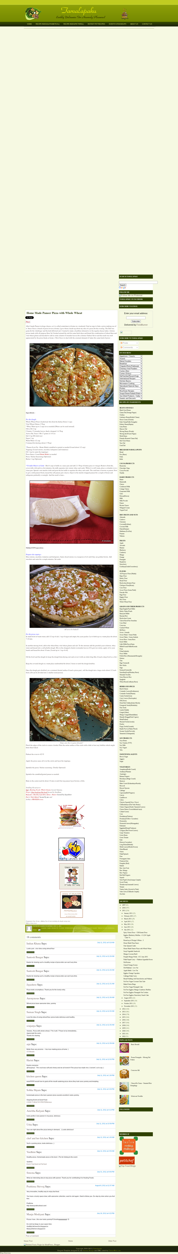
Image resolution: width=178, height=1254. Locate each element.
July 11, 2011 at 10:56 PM (105, 1124)
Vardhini (31, 1152)
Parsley (122, 724)
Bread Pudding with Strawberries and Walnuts (138, 979)
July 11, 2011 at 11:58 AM (105, 1043)
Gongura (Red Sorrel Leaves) (129, 830)
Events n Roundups (117, 24)
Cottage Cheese (124, 489)
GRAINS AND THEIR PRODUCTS (132, 606)
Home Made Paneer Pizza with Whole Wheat (54, 313)
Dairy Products (52, 928)
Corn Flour (123, 588)
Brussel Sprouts (125, 788)
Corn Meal (123, 623)
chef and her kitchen (37, 1138)
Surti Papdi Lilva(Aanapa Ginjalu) (130, 880)
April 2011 (127, 921)
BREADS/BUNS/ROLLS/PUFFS (131, 450)
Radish (122, 866)
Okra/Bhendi (124, 849)
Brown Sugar (124, 757)
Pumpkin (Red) (124, 863)
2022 (123, 1036)
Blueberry (123, 550)
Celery (122, 800)
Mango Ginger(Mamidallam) (128, 715)
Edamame (123, 826)
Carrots (122, 795)
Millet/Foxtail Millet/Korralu (128, 646)
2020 (123, 1031)
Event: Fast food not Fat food (37, 1164)
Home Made (44, 454)
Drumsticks (123, 821)
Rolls (121, 459)
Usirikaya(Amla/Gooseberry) (129, 566)
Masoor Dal (123, 429)
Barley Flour (123, 578)
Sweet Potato (124, 882)
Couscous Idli (135, 1070)
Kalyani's (29, 794)
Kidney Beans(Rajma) (126, 424)
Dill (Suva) (123, 701)
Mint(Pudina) (124, 719)
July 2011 (127, 930)
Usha (29, 1124)
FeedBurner (142, 325)
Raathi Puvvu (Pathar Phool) (128, 729)
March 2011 (128, 919)
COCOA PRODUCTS (127, 463)
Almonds (122, 517)
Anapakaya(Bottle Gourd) (128, 769)
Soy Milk (122, 745)
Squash (122, 877)
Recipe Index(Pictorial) (73, 24)
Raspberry (123, 562)
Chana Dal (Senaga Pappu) (128, 412)
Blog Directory (5, 1253)
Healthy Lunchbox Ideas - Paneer (45, 794)
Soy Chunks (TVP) (126, 743)
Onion (122, 852)
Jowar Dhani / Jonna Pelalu (128, 635)
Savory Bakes (92, 928)
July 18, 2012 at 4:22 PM (105, 1213)
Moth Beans (123, 436)
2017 (123, 1023)
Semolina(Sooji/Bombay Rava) (129, 672)
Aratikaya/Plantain (125, 772)
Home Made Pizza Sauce (131, 943)
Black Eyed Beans (125, 410)
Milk (121, 498)
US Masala (30, 1052)
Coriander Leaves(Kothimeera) (129, 691)
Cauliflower (123, 797)
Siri (27, 790)
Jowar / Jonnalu (124, 632)
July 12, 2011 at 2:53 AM (105, 1151)
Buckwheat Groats (125, 618)
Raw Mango (123, 870)
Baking (44, 928)
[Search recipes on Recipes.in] (127, 1166)
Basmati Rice (124, 616)
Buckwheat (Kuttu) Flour (127, 583)
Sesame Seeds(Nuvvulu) (127, 731)
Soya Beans (123, 741)
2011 (123, 910)
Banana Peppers (125, 776)
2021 (123, 1034)
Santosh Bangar (35, 957)
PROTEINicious (37, 799)
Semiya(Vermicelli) (125, 670)
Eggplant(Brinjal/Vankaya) (128, 828)
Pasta (121, 649)
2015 (123, 1017)
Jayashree (32, 984)
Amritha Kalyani (35, 1111)
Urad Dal (122, 445)
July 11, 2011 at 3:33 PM (105, 1089)
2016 (123, 1020)
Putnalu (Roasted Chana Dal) (129, 438)
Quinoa (122, 658)
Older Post (112, 1241)
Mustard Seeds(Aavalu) (127, 722)
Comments (127, 347)
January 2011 (128, 913)
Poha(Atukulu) (124, 651)
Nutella (122, 473)
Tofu (121, 750)
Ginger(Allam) (124, 712)
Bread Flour (123, 581)
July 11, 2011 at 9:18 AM (105, 942)
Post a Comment (32, 1236)
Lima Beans (123, 427)
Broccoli (122, 786)
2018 (123, 1025)
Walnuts (122, 536)
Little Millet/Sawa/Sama (127, 644)
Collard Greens (124, 812)
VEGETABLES (125, 767)
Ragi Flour (123, 595)
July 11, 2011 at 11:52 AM (105, 1011)
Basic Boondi (135, 1044)
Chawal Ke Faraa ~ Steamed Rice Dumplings (141, 1084)
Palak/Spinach (124, 854)
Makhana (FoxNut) (126, 531)
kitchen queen (34, 1076)
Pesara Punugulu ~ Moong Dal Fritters (140, 1058)
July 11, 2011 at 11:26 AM (105, 956)
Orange (122, 557)
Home (29, 24)
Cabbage (122, 790)
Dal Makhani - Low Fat (131, 968)
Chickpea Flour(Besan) (127, 585)
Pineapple (123, 559)
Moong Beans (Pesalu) (127, 431)
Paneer (84, 928)
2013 (123, 1012)
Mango (122, 555)
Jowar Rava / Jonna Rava (127, 639)
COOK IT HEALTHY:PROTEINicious (39, 1102)
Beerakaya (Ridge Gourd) (128, 779)
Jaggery (122, 759)
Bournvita (123, 466)
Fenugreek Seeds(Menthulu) (128, 705)
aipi (29, 1044)
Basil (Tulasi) (124, 689)
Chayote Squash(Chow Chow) (129, 802)
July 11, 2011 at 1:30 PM (105, 1075)
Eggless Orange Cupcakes (132, 973)
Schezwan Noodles (137, 1096)
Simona (31, 1172)
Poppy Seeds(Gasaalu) (127, 726)
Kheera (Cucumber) (126, 842)
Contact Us (147, 24)
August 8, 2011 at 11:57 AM (104, 1185)
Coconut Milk (124, 527)
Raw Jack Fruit (124, 868)
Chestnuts (123, 522)
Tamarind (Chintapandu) (127, 733)
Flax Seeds (123, 708)
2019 (123, 1028)
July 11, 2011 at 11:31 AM (105, 984)
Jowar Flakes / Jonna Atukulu (129, 637)
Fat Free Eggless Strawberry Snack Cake (136, 995)
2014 (123, 1014)
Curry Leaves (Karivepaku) (128, 698)
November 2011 (129, 1006)
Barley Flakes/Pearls (126, 611)
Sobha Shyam (34, 1090)
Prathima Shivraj (36, 1186)
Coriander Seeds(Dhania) (127, 693)
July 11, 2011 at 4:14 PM (105, 1110)
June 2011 (127, 927)
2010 (123, 908)
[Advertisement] (70, 291)
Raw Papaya (123, 873)
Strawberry (123, 564)
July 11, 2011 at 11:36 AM (105, 997)
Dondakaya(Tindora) (126, 816)
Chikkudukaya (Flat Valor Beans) (130, 805)
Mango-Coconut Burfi (130, 954)
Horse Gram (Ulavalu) (127, 420)
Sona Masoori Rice (125, 677)
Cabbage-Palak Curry (130, 976)
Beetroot (122, 781)
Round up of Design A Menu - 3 (134, 940)
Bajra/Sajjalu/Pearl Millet (127, 609)
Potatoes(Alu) (124, 861)
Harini (30, 1060)
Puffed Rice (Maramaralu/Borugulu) (131, 656)
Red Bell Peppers (125, 875)
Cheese (122, 484)
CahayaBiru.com (115, 1250)
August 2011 (128, 998)
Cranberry (123, 552)
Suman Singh (34, 1012)
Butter (121, 479)
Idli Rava (122, 630)
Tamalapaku (90, 8)
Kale (121, 840)
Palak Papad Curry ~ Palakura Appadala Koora (138, 959)
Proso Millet (123, 653)
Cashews (122, 519)
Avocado (122, 545)
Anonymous (33, 998)
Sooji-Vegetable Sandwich (132, 951)
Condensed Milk (125, 487)
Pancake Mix (124, 592)
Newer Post (28, 1241)
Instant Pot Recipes (96, 24)
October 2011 (128, 1003)
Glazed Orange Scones (131, 965)
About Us (134, 24)
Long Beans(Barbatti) (126, 844)
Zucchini (122, 894)
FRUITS (122, 541)
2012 (123, 1009)
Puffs (121, 457)
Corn (121, 814)
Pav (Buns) (123, 454)
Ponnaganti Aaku (125, 859)
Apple (121, 543)
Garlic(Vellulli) (124, 710)
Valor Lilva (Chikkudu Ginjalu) (129, 892)
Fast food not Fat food (39, 792)
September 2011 (129, 1001)
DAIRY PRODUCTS (127, 477)
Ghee (121, 494)
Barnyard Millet (124, 614)
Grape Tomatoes (125, 833)
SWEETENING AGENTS (128, 754)
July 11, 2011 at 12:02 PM (105, 1059)
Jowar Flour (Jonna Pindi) (128, 590)
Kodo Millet (123, 642)
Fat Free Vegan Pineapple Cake (133, 987)
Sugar (121, 761)
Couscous (123, 625)
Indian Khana (34, 943)
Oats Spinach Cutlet (130, 946)
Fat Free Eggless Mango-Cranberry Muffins (137, 990)
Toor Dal (122, 443)
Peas (121, 856)
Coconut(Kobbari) (125, 524)
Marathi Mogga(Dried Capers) (129, 717)
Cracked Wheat (124, 628)
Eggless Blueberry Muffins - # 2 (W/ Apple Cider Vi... (137, 936)
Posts (125, 343)
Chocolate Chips (125, 468)
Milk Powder (124, 501)
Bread (121, 452)
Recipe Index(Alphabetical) (48, 24)
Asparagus (123, 774)
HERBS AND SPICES (127, 686)
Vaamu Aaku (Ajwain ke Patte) (129, 889)
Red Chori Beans (125, 441)
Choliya (122, 415)
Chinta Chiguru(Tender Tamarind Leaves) (132, 807)
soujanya (31, 1025)
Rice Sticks (123, 665)
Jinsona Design (88, 1250)
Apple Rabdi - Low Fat (131, 970)
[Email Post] (39, 930)
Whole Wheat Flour (126, 602)
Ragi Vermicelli (124, 663)
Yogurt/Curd (123, 510)
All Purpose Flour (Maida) (128, 574)
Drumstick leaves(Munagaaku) (129, 823)
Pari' (27, 797)
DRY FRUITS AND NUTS (129, 515)
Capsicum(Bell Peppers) (127, 793)
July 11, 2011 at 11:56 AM (105, 1025)
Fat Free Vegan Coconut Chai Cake (134, 981)
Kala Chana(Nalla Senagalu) (128, 422)
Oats (121, 661)
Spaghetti (122, 679)
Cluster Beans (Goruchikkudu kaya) (131, 809)
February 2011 (128, 916)
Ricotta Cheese (124, 505)
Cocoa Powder (124, 470)
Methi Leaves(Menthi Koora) (129, 847)
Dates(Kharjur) (124, 529)
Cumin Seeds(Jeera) (126, 696)
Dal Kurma (127, 962)
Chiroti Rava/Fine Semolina (128, 621)
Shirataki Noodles (125, 675)
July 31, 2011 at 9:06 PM (105, 1172)
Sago (121, 668)
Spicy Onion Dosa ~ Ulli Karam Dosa (135, 932)
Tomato (122, 887)
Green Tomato (124, 837)
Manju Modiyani (35, 1214)
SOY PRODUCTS (126, 738)
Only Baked (35, 797)
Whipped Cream (125, 508)
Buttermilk (123, 482)
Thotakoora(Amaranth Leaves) (129, 884)
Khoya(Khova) (124, 496)
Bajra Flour (123, 576)
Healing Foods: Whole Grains (40, 790)
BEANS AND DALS (126, 408)
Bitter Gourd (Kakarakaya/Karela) (130, 783)
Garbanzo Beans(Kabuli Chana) (129, 417)
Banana (122, 548)
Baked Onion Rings (130, 984)
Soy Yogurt (123, 748)
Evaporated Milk (125, 491)
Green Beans (124, 835)
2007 (123, 905)
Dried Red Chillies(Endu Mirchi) (130, 703)
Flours (61, 928)
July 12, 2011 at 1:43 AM (105, 1137)
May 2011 (127, 924)
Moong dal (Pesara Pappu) (128, 434)
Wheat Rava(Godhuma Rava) (129, 682)
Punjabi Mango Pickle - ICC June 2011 (136, 957)
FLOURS (123, 571)
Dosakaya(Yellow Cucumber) (129, 819)
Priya (28, 792)
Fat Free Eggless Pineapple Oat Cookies (136, 992)
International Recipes (73, 928)
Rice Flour (123, 599)
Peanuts (122, 534)
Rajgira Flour (124, 597)
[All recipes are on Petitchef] (127, 1164)
